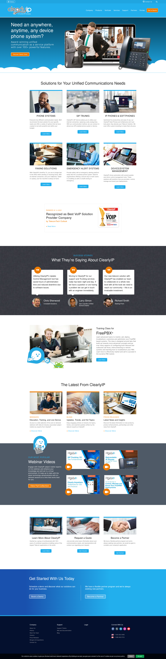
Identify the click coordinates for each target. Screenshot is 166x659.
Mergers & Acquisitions (37, 642)
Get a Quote (152, 10)
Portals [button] (142, 10)
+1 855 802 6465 (119, 637)
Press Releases (34, 640)
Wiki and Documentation (64, 633)
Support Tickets (61, 631)
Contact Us (148, 2)
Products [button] (98, 10)
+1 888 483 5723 (119, 640)
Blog (58, 635)
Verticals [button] (108, 10)
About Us (32, 631)
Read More (52, 226)
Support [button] (125, 10)
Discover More (36, 434)
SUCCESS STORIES (83, 255)
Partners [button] (134, 10)
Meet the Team (34, 635)
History (32, 633)
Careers (32, 638)
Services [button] (117, 10)
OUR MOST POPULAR (39, 460)
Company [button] (89, 10)
